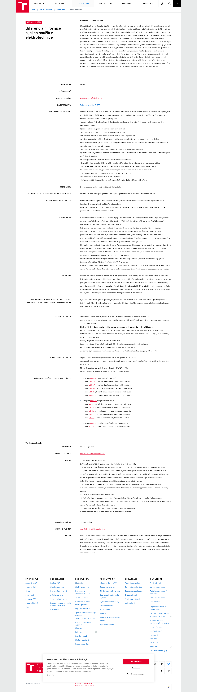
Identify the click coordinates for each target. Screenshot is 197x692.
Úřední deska (155, 609)
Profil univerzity (156, 583)
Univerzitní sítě (130, 603)
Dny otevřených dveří (58, 591)
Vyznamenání (155, 602)
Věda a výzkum (105, 4)
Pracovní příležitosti (160, 616)
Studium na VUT (46, 10)
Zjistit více (51, 675)
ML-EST (91, 418)
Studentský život (32, 603)
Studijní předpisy (81, 605)
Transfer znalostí (106, 606)
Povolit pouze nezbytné (136, 674)
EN (177, 4)
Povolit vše (136, 662)
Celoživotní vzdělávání (58, 599)
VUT (33, 10)
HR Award (154, 635)
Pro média (154, 643)
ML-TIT (91, 407)
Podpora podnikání (82, 644)
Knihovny (81, 632)
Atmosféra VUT (31, 583)
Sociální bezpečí (81, 636)
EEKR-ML (93, 401)
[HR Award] (168, 687)
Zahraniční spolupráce (133, 587)
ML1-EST (92, 385)
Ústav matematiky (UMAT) (90, 105)
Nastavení (136, 668)
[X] (162, 664)
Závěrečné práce (81, 598)
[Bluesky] (168, 664)
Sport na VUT (31, 599)
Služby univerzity (131, 595)
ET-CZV (91, 426)
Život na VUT (39, 4)
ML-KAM (92, 411)
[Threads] (155, 664)
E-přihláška (54, 610)
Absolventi (157, 647)
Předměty (61, 10)
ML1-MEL (92, 388)
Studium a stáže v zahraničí (85, 618)
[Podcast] (162, 671)
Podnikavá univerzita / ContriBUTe (158, 592)
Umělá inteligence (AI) (158, 651)
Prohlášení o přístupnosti (83, 683)
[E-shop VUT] (168, 671)
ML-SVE (91, 414)
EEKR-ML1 (94, 378)
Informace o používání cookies (85, 686)
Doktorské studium (82, 602)
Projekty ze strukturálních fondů (110, 619)
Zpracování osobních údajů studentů (85, 614)
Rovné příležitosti (156, 627)
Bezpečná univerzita (157, 598)
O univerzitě (148, 4)
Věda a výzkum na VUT (109, 583)
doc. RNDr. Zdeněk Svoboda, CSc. (92, 454)
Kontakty (153, 639)
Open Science (105, 610)
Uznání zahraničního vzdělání (83, 623)
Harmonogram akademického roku (82, 592)
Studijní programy (57, 587)
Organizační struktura (158, 607)
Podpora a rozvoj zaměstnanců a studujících (160, 621)
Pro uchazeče (61, 4)
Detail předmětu (76, 10)
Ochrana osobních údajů (159, 613)
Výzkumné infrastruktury (109, 602)
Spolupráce (127, 4)
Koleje (28, 591)
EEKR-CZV (93, 423)
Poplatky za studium (83, 609)
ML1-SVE (92, 381)
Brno (27, 607)
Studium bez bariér (82, 640)
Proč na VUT (55, 583)
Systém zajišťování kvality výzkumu (109, 596)
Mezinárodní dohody (132, 599)
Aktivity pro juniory (57, 595)
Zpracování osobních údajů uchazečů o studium (60, 604)
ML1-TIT (92, 392)
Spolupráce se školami (133, 591)
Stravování (30, 595)
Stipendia (78, 628)
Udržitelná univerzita (158, 587)
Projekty (103, 614)
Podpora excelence (107, 587)
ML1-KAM (92, 395)
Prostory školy (31, 587)
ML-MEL (92, 404)
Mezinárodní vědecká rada (110, 591)
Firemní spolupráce (132, 583)
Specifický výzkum (107, 624)
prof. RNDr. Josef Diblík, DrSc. (91, 98)
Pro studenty (83, 4)
